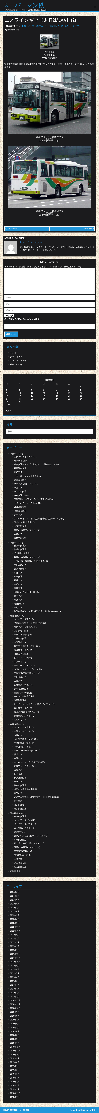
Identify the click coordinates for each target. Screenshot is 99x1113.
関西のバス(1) (16, 453)
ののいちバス (20, 719)
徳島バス (18, 793)
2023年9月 (14, 900)
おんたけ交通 (20, 866)
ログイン (14, 352)
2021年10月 (15, 961)
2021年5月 (14, 981)
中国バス (18, 758)
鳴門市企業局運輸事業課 (25, 789)
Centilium (80, 1110)
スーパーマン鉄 (23, 5)
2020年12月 (15, 1000)
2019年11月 (15, 1050)
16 (7, 396)
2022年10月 (15, 931)
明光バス (18, 599)
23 (7, 399)
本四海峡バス (20, 565)
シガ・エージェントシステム (27, 476)
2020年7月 (14, 1020)
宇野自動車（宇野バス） (25, 743)
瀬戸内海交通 (20, 808)
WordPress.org (16, 364)
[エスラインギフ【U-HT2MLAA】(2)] (49, 41)
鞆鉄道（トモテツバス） (25, 766)
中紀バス (18, 607)
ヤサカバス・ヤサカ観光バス (27, 503)
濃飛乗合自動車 (21, 654)
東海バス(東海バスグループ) (27, 712)
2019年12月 (15, 1047)
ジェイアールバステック (25, 824)
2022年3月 (14, 942)
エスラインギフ (72, 26)
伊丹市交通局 (20, 549)
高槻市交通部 (20, 511)
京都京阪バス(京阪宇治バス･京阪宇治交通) (33, 499)
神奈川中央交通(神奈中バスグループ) (31, 835)
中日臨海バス (20, 677)
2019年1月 (14, 1089)
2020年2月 (14, 1039)
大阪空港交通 (20, 526)
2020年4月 (14, 1031)
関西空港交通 (20, 538)
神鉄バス (18, 580)
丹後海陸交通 (20, 507)
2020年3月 (14, 1035)
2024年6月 (14, 892)
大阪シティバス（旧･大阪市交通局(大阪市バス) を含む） (40, 518)
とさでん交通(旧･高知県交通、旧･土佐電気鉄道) (36, 797)
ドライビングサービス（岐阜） (28, 669)
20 (57, 396)
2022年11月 (15, 927)
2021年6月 (14, 977)
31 (20, 402)
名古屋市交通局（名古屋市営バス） (30, 623)
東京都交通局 (20, 816)
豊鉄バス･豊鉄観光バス (25, 634)
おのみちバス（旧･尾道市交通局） (30, 762)
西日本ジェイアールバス (25, 456)
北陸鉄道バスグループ (24, 716)
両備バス (18, 735)
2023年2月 (14, 923)
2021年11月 (15, 958)
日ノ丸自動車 (20, 777)
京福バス (18, 681)
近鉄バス (18, 534)
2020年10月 (15, 1008)
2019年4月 (14, 1078)
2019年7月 (14, 1066)
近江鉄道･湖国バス (23, 460)
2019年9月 (14, 1058)
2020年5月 (14, 1027)
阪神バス (18, 572)
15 (81, 393)
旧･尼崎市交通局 (22, 553)
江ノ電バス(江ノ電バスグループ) (29, 843)
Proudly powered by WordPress (16, 1110)
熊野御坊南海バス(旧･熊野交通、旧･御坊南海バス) (37, 611)
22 (81, 396)
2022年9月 (14, 934)
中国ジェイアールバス (24, 731)
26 (44, 399)
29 (81, 399)
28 (69, 399)
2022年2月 (14, 946)
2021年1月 (14, 996)
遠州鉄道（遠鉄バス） (24, 708)
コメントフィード (18, 360)
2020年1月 (14, 1043)
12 (44, 393)
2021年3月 (14, 989)
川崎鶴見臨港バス (22, 839)
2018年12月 (15, 1093)
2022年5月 (14, 938)
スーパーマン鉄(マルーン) (35, 26)
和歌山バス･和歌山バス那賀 (27, 592)
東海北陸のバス (56, 26)
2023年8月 (14, 904)
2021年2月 (14, 992)
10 (20, 393)
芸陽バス (18, 770)
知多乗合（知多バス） (24, 630)
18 (32, 396)
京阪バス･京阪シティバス (26, 483)
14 (69, 393)
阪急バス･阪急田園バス (25, 522)
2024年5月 (14, 896)
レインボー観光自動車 (24, 696)
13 (57, 393)
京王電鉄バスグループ (24, 828)
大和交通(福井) (21, 689)
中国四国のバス (17, 724)
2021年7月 (14, 973)
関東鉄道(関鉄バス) (23, 851)
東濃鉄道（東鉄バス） (24, 650)
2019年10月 (15, 1054)
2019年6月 (14, 1070)
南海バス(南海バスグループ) (27, 530)
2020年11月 (15, 1004)
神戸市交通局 (20, 545)
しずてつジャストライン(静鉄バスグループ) (34, 704)
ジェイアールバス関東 (24, 820)
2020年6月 (14, 1023)
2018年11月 (15, 1097)
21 (69, 396)
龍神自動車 (19, 603)
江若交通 (18, 472)
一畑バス (18, 781)
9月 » (8, 411)
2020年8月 (14, 1016)
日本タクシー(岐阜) (23, 658)
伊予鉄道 (18, 801)
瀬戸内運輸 (19, 805)
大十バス (18, 596)
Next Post (88, 228)
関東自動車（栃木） (23, 855)
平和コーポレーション (24, 665)
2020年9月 (14, 1012)
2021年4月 (14, 985)
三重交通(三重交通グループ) (27, 673)
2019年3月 (14, 1081)
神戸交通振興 (20, 569)
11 (32, 393)
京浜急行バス (20, 832)
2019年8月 (14, 1062)
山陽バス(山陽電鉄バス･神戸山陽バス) (31, 561)
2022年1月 (14, 950)
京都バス (18, 487)
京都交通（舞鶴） (22, 495)
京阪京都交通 (20, 491)
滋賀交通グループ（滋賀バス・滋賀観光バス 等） (37, 464)
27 (57, 399)
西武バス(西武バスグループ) (27, 847)
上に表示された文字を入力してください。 (24, 318)
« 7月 (8, 405)
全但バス (18, 584)
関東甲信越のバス (18, 813)
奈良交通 (18, 588)
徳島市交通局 (20, 785)
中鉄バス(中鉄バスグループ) (27, 750)
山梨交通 (18, 859)
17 (20, 396)
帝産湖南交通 (20, 468)
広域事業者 (15, 871)
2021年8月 (14, 969)
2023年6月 (14, 911)
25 (32, 399)
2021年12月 (15, 954)
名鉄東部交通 (20, 638)
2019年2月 (14, 1085)
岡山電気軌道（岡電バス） (26, 739)
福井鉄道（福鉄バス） (24, 685)
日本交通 (18, 774)
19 (44, 396)
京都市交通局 (20, 480)
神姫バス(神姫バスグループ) (27, 557)
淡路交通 (18, 576)
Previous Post (12, 228)
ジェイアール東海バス (24, 619)
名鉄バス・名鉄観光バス (25, 627)
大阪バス (18, 514)
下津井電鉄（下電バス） (25, 746)
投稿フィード (16, 356)
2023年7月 (14, 907)
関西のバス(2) (16, 542)
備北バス (18, 754)
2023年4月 (14, 919)
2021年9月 (14, 965)
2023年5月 (14, 915)
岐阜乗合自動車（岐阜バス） (27, 646)
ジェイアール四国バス (24, 727)
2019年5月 (14, 1074)
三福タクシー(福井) (23, 692)
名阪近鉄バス (20, 642)
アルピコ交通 (20, 863)
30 (7, 402)
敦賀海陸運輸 (20, 700)
